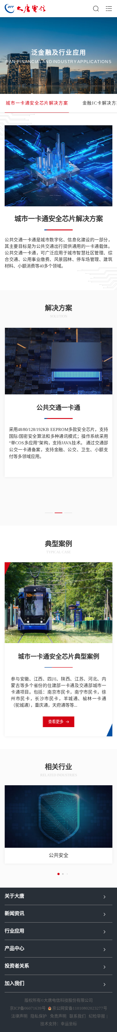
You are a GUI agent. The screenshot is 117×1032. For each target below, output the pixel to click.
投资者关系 (17, 966)
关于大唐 (14, 896)
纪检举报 (97, 1016)
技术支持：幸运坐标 (58, 1024)
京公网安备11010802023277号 (79, 1008)
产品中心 (14, 948)
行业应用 (14, 931)
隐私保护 (38, 1016)
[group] (37, 103)
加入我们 (14, 983)
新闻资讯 (14, 913)
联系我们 (77, 1016)
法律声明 (19, 1016)
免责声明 (58, 1016)
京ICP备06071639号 (28, 1008)
